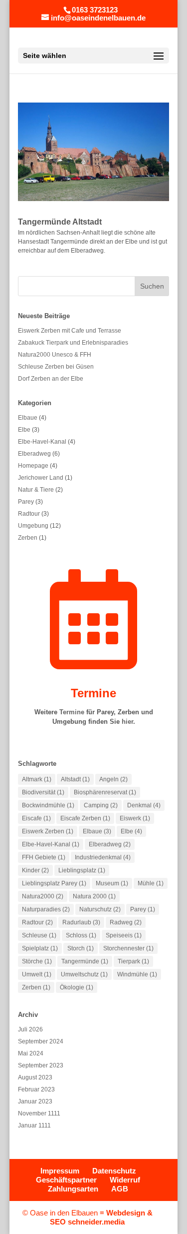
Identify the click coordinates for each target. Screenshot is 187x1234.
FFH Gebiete (43, 857)
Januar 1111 (34, 1125)
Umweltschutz (84, 974)
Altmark (36, 779)
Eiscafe (36, 818)
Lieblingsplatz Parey (54, 883)
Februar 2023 (36, 1089)
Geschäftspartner (66, 1179)
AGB (119, 1188)
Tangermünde (84, 961)
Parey (26, 501)
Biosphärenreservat (105, 792)
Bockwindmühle (48, 805)
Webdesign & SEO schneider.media (101, 1217)
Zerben (27, 537)
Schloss (81, 935)
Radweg (126, 922)
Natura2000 (42, 896)
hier (127, 721)
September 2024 (40, 1041)
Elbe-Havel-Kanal (42, 441)
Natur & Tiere (36, 489)
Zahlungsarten (73, 1188)
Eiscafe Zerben (85, 818)
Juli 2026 (30, 1029)
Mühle (151, 883)
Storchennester (128, 948)
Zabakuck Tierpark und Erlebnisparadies (73, 342)
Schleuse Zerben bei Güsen (56, 366)
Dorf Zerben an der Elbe (50, 378)
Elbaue (27, 417)
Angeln (113, 779)
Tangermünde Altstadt (60, 222)
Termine (93, 693)
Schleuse (39, 935)
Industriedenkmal (103, 857)
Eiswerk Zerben (47, 831)
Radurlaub (81, 922)
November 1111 (39, 1113)
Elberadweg (34, 453)
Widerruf (125, 1179)
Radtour (29, 513)
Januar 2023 (35, 1101)
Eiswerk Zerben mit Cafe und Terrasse (69, 330)
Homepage (33, 465)
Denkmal (144, 805)
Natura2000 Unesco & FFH (54, 354)
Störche (37, 961)
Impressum (59, 1170)
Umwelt (36, 974)
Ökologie (76, 987)
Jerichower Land (40, 477)
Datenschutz (114, 1170)
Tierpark (133, 961)
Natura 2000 (94, 896)
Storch (80, 948)
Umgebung (33, 525)
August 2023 (35, 1077)
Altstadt (75, 779)
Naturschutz (100, 909)
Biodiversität (43, 792)
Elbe (24, 429)
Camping (101, 805)
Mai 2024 (30, 1053)
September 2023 (40, 1065)
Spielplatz (40, 948)
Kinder (35, 870)
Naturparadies (46, 909)
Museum (112, 883)
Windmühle (137, 974)
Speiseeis (124, 935)
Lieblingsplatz (81, 870)
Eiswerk (135, 818)
